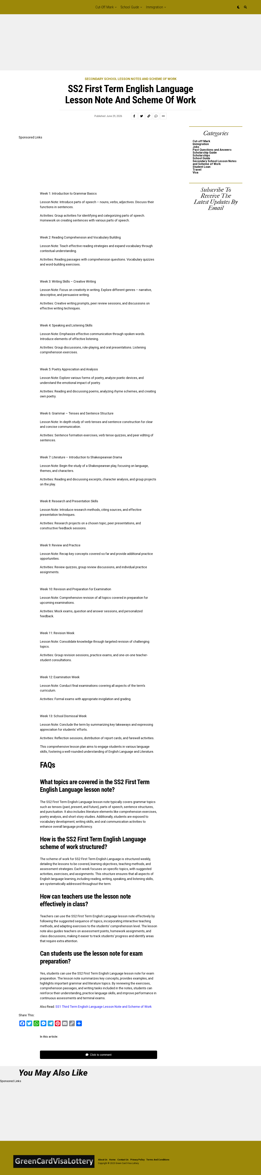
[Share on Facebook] (134, 116)
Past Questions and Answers (212, 149)
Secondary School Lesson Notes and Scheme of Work (214, 162)
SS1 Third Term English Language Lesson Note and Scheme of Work (103, 1006)
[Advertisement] (106, 44)
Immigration (154, 7)
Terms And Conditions (157, 1159)
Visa (195, 172)
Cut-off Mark (105, 7)
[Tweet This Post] (141, 116)
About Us (102, 1159)
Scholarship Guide (205, 152)
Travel (197, 169)
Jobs (196, 147)
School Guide (130, 7)
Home (112, 1159)
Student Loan (201, 166)
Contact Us (123, 1159)
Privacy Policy (137, 1159)
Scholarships (201, 155)
